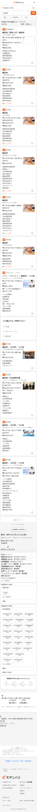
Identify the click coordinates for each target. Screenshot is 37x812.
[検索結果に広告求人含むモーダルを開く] (6, 24)
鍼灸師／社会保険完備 (11, 378)
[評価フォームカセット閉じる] (34, 678)
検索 (33, 13)
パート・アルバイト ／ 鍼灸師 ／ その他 (18, 276)
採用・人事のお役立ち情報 (27, 800)
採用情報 (22, 793)
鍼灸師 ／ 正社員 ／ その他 (13, 347)
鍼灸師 (5, 73)
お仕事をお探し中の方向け (9, 785)
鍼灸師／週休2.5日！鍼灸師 (13, 32)
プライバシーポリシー (26, 788)
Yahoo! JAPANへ (6, 805)
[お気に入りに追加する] (32, 63)
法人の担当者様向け (7, 788)
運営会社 (22, 790)
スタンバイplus (6, 800)
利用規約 (22, 785)
